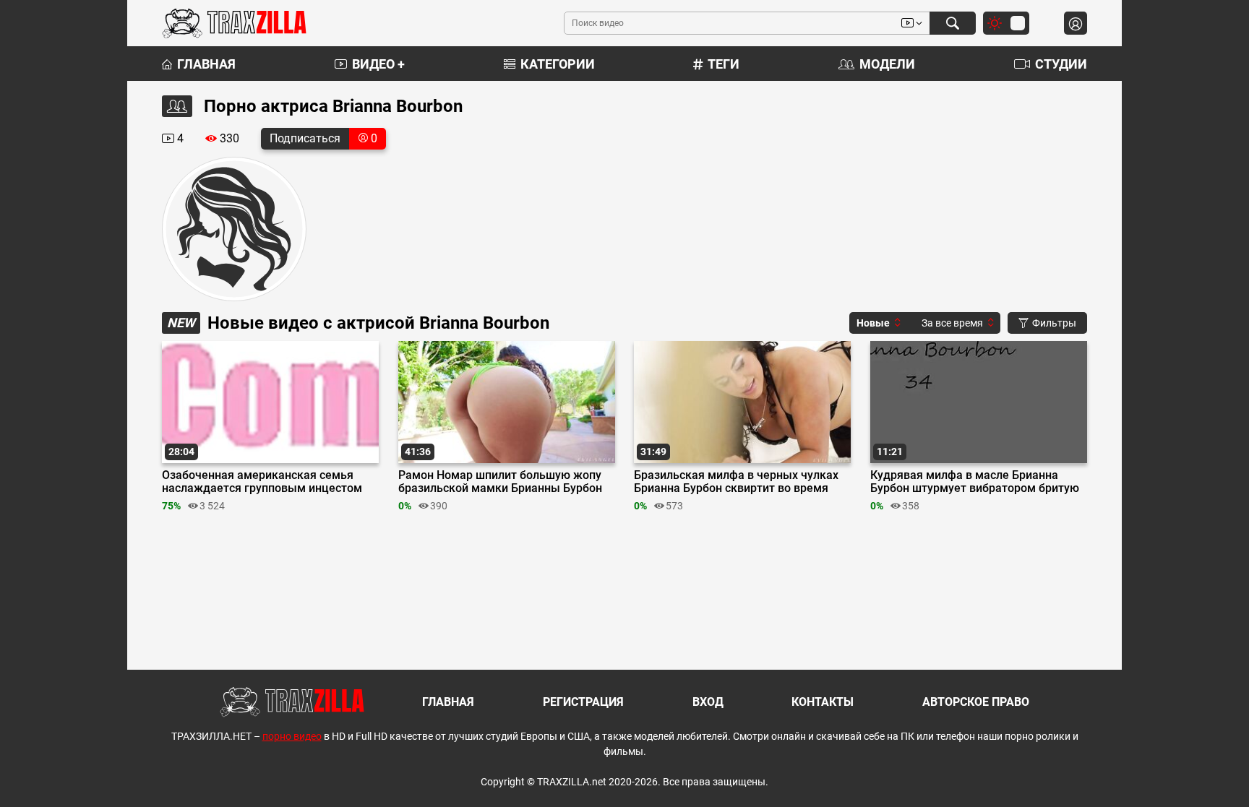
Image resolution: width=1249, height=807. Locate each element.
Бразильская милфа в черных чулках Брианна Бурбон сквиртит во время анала (736, 482)
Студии (1061, 64)
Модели (887, 64)
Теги (723, 64)
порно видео (292, 736)
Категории (557, 64)
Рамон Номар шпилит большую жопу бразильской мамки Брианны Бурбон (500, 482)
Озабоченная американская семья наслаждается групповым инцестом (262, 482)
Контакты (822, 702)
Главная (206, 64)
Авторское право (975, 702)
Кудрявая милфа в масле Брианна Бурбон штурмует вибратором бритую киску (974, 482)
